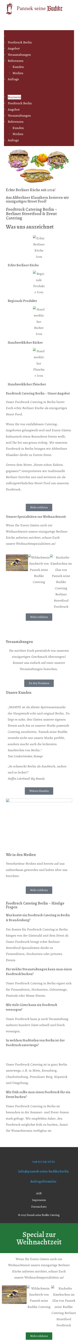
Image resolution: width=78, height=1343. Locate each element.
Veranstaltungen (19, 54)
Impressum (39, 1200)
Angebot (14, 48)
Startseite (14, 36)
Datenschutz (39, 1207)
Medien (17, 73)
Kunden (18, 66)
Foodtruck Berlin (20, 42)
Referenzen (15, 60)
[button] (39, 88)
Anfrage (13, 79)
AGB (39, 1193)
